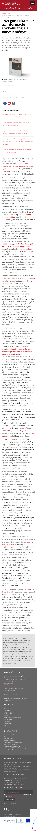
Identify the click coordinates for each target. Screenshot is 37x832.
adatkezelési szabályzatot (14, 794)
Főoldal (4, 13)
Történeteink (8, 721)
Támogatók (7, 710)
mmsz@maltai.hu (13, 685)
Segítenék (7, 716)
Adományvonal (8, 739)
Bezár (18, 826)
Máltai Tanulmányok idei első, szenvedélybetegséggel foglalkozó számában (18, 166)
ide (21, 661)
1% (5, 737)
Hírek (9, 13)
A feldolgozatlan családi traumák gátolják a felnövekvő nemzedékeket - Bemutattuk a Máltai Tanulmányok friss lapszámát (18, 141)
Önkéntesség (8, 719)
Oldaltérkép (7, 727)
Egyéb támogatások (9, 740)
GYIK (5, 725)
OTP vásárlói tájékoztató (11, 744)
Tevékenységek (8, 712)
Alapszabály (7, 723)
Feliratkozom (10, 799)
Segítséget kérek (8, 714)
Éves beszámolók (9, 735)
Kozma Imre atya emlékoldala (12, 717)
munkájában (27, 249)
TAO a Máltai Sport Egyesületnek (13, 742)
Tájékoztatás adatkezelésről (12, 746)
